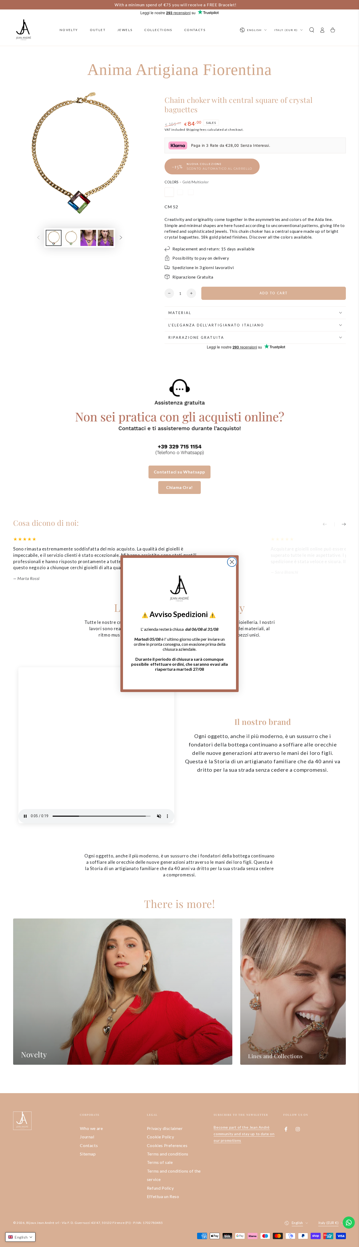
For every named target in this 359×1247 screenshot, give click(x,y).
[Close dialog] (232, 562)
